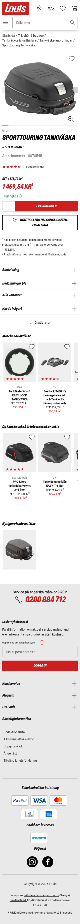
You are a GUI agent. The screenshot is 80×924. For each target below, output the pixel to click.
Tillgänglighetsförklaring (20, 760)
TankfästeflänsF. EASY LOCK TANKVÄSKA (19, 395)
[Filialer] (39, 8)
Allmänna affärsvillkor (19, 739)
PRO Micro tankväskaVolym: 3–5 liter (19, 485)
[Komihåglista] (62, 8)
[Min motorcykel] (51, 8)
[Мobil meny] (5, 22)
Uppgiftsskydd (14, 746)
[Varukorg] (74, 8)
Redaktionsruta (14, 732)
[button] (72, 22)
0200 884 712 (45, 599)
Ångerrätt (10, 753)
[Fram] (74, 90)
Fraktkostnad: (11, 244)
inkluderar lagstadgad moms (33, 239)
